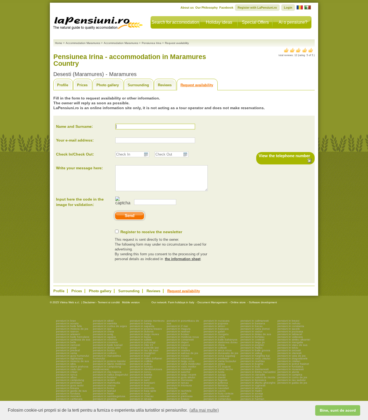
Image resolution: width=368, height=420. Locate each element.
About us (187, 7)
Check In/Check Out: (75, 154)
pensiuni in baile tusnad (108, 344)
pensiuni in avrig (103, 334)
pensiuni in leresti (140, 377)
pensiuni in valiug (251, 353)
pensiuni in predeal (68, 350)
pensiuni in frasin (103, 393)
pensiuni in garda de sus (71, 390)
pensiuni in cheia (103, 331)
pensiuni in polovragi (142, 342)
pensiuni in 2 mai (177, 326)
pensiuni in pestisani (216, 358)
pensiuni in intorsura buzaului (179, 387)
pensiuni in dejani (178, 342)
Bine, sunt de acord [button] (338, 410)
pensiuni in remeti (104, 379)
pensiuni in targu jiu (253, 342)
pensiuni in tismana (216, 385)
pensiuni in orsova (104, 385)
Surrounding (138, 85)
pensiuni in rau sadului (291, 379)
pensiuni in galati (214, 331)
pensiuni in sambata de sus (73, 339)
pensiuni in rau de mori (144, 350)
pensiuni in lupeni (251, 396)
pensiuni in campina (289, 374)
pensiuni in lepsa (140, 336)
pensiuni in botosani (142, 382)
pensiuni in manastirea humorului (107, 357)
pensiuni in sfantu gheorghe (258, 382)
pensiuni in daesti (214, 377)
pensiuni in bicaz (177, 347)
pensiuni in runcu (140, 371)
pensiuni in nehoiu (288, 323)
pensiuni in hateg (140, 323)
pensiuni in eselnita (105, 323)
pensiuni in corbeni (104, 353)
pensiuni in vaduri (251, 331)
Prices (82, 85)
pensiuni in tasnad (104, 390)
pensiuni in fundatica (290, 366)
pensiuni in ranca (66, 374)
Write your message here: (79, 168)
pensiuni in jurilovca (216, 382)
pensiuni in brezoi (288, 320)
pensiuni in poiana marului (109, 361)
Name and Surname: (74, 126)
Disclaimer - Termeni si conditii (101, 302)
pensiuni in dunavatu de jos (221, 353)
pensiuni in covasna (105, 342)
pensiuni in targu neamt (181, 374)
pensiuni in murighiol (142, 353)
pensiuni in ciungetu (216, 334)
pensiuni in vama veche (218, 369)
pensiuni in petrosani (69, 382)
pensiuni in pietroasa (180, 396)
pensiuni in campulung (70, 379)
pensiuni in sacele (288, 328)
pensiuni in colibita (141, 361)
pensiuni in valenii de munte (258, 377)
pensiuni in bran (66, 320)
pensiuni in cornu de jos (292, 377)
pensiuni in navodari (216, 388)
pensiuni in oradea (178, 350)
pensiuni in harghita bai (255, 355)
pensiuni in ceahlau (253, 361)
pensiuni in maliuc (252, 347)
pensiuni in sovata (67, 323)
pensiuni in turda (214, 371)
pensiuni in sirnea (251, 388)
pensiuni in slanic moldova (109, 363)
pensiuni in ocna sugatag (219, 355)
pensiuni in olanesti (289, 353)
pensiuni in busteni (104, 377)
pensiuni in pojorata (216, 323)
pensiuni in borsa (103, 388)
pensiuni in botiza (104, 350)
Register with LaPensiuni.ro (257, 7)
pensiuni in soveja (252, 393)
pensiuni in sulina (140, 363)
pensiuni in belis (66, 342)
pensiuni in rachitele (179, 390)
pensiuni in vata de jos (291, 355)
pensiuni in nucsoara (217, 320)
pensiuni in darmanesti (255, 369)
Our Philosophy (206, 7)
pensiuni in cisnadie (253, 374)
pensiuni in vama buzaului (220, 361)
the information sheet (182, 259)
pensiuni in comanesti (180, 339)
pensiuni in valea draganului (110, 374)
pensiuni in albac (66, 377)
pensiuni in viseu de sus (292, 344)
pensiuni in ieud (140, 385)
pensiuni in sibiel (103, 320)
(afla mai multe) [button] (204, 410)
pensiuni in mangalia (290, 342)
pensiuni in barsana (253, 323)
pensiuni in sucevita (142, 388)
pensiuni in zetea (214, 363)
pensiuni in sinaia (140, 398)
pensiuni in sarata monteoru (147, 320)
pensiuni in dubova (142, 331)
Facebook (226, 7)
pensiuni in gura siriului (181, 377)
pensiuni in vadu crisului (255, 358)
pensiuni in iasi (102, 328)
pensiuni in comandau (217, 398)
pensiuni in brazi (140, 355)
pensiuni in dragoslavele (292, 358)
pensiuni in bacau (252, 326)
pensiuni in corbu (214, 336)
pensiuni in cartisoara (69, 398)
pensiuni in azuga (215, 374)
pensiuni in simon (214, 326)
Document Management (212, 302)
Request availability (196, 85)
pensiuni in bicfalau (253, 336)
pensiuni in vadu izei (68, 369)
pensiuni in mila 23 (141, 344)
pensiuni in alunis (288, 371)
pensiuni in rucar (140, 393)
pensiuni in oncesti (289, 350)
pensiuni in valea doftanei (146, 358)
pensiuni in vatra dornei (255, 328)
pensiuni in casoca (178, 344)
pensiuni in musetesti (290, 369)
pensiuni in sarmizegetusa (109, 396)
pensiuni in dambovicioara (146, 369)
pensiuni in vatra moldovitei (183, 363)
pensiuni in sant (140, 379)
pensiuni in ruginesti (253, 385)
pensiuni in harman (252, 398)
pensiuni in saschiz (178, 371)
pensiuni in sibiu (66, 363)
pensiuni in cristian (288, 361)
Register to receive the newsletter (151, 232)
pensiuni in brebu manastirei (258, 371)
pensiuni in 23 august (217, 366)
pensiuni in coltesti (215, 347)
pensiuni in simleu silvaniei (293, 339)
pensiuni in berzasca (253, 379)
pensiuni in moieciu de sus (72, 361)
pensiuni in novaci (178, 355)
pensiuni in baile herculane (72, 336)
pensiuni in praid (66, 347)
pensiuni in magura (178, 328)
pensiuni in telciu (287, 347)
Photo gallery (107, 85)
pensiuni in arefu (177, 393)
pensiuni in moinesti (179, 369)
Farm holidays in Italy (181, 302)
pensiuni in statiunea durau (221, 342)
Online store (238, 302)
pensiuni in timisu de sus (256, 334)
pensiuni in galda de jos (292, 382)
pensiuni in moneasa (180, 379)
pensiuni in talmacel (289, 334)
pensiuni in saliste (141, 339)
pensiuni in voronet (105, 339)
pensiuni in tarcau (178, 382)
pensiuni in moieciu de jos (72, 328)
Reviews (165, 85)
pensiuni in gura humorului (72, 355)
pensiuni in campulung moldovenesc (107, 368)
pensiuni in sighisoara (69, 358)
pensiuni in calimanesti (255, 320)
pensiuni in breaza (67, 388)
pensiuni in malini (251, 390)
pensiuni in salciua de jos (182, 353)
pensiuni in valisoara (290, 336)
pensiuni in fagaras (215, 379)
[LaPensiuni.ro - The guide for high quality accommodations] (98, 21)
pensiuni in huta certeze (219, 393)
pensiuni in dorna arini (106, 347)
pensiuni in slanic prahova (72, 366)
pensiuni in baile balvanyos (220, 339)
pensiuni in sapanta (142, 326)
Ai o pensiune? (293, 22)
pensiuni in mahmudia (106, 382)
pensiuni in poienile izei (144, 347)
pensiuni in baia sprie (143, 390)
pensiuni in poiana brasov (146, 328)
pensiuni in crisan (67, 371)
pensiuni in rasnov (67, 331)
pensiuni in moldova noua (183, 336)
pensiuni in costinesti (217, 396)
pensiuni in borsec (178, 334)
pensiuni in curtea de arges (110, 326)
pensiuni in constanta (290, 326)
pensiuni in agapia (104, 336)
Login (288, 7)
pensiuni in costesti (252, 339)
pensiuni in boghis (252, 363)
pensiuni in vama (66, 353)
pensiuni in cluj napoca (107, 371)
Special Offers (255, 22)
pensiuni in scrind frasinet (293, 363)
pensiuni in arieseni (68, 334)
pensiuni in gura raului (70, 385)
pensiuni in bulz (250, 366)
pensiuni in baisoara (216, 328)
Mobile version (130, 302)
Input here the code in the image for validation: (80, 202)
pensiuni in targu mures (144, 334)
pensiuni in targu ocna (181, 361)
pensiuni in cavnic (215, 390)
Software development (263, 302)
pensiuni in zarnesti (68, 344)
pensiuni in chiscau (142, 396)
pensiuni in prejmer (252, 344)
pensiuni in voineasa (179, 358)
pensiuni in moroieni (68, 396)
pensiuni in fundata (68, 393)
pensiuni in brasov (178, 398)
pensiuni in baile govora (255, 350)
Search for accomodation (175, 22)
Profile (62, 85)
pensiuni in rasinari (178, 331)
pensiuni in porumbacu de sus (183, 322)
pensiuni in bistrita (141, 374)
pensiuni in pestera (105, 398)
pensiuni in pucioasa (290, 331)
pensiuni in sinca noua (218, 350)
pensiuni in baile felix (69, 326)
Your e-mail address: (75, 140)
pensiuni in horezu (141, 366)
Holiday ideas (219, 22)
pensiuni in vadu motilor (181, 366)
